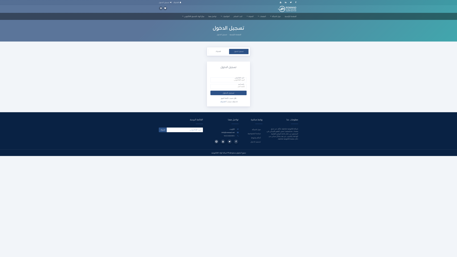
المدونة (250, 16)
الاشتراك (223, 102)
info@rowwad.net (228, 132)
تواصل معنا (212, 16)
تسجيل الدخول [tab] (239, 51)
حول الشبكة (276, 16)
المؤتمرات (226, 16)
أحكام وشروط (256, 138)
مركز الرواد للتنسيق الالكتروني (194, 16)
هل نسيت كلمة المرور (228, 98)
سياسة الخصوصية (254, 134)
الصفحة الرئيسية (290, 16)
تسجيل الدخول (228, 93)
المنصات (262, 16)
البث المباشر (238, 16)
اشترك (162, 130)
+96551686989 (229, 136)
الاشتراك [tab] (218, 51)
